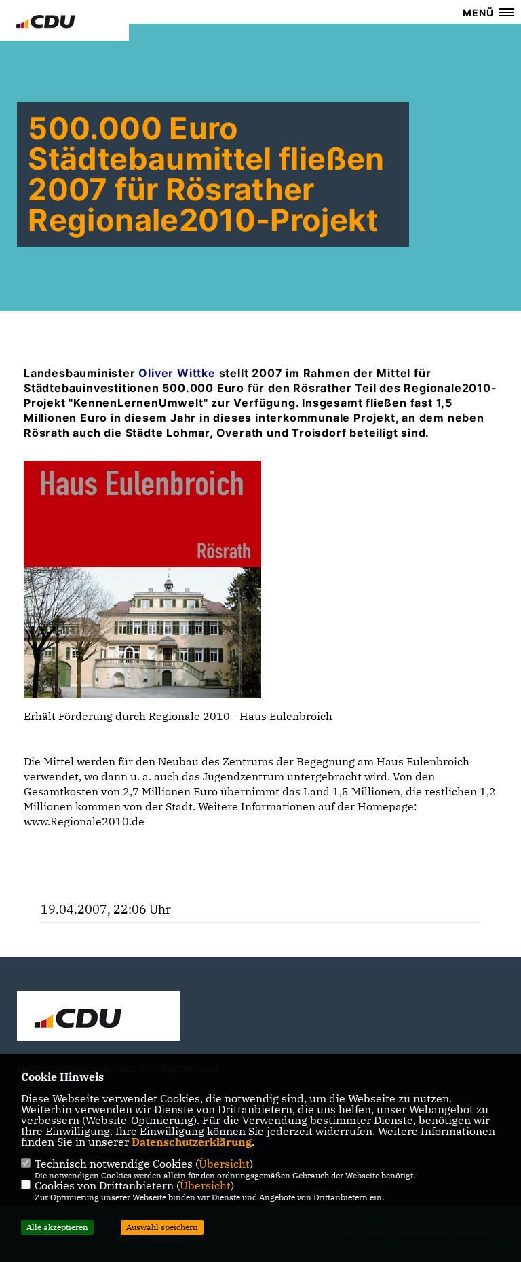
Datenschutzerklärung (192, 1142)
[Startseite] (98, 1017)
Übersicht (224, 1163)
